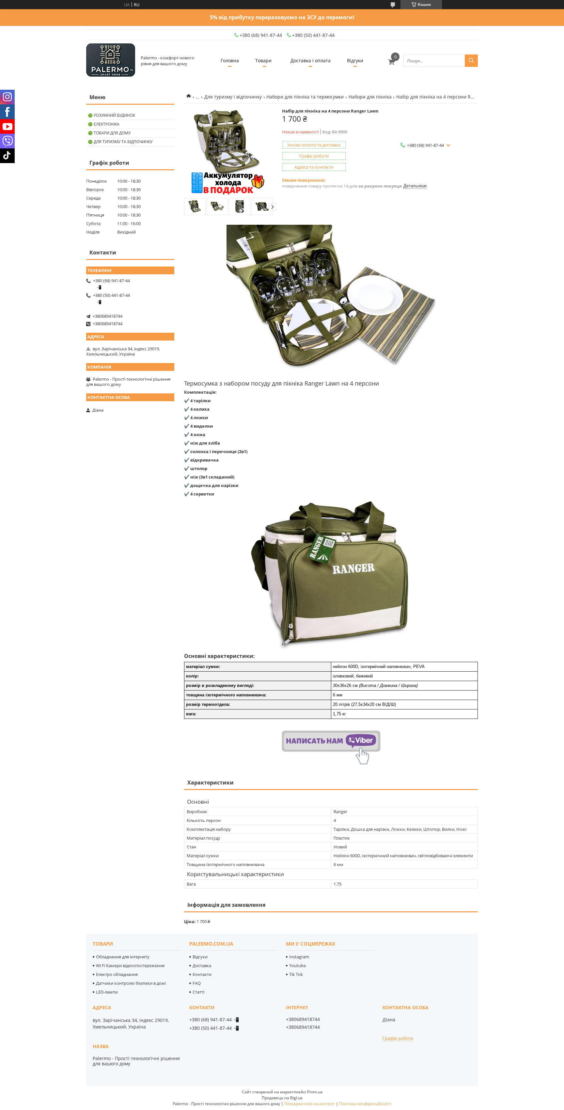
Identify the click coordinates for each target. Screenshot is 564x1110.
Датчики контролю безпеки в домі (131, 983)
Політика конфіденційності (365, 1103)
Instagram (299, 957)
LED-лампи (107, 992)
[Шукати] (471, 60)
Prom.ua (314, 1092)
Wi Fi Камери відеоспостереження (130, 965)
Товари (263, 60)
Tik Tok (296, 974)
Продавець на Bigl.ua (282, 1098)
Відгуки (355, 60)
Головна (230, 60)
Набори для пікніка (370, 97)
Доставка (202, 965)
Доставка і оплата (310, 60)
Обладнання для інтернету (122, 957)
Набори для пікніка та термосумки (305, 97)
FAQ (197, 983)
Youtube (297, 965)
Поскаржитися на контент (309, 1103)
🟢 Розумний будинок (111, 115)
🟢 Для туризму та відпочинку (120, 141)
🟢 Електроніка (103, 124)
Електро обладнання (117, 974)
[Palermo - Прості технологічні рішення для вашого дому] (110, 60)
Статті (198, 992)
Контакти (202, 974)
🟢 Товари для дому (109, 133)
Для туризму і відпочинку (233, 97)
